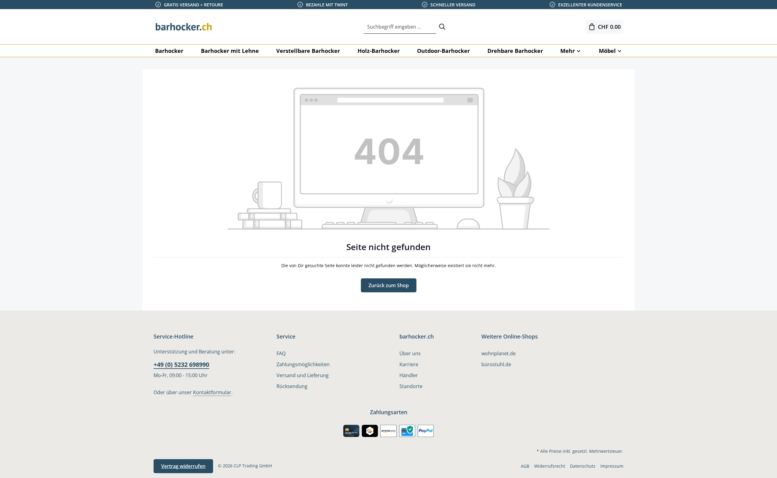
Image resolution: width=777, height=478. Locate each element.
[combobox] (400, 27)
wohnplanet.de (498, 353)
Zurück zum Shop (388, 285)
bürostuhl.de (496, 364)
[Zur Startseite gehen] (184, 26)
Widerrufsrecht (549, 466)
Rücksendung (292, 386)
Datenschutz (582, 466)
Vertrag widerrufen (183, 466)
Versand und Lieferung (303, 375)
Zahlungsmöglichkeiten (303, 364)
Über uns (410, 353)
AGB (525, 466)
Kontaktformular (212, 392)
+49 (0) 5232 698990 (181, 364)
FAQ (281, 353)
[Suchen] (442, 27)
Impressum (611, 466)
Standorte (410, 386)
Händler (408, 375)
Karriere (408, 364)
